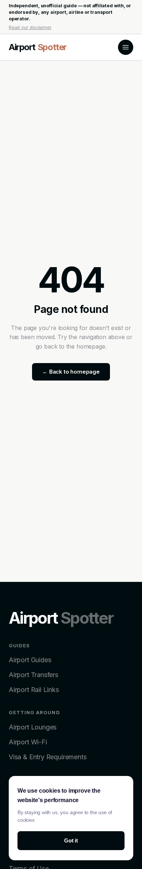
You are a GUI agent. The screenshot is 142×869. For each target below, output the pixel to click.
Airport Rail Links (34, 689)
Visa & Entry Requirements (48, 757)
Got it (71, 840)
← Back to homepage (71, 371)
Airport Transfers (33, 675)
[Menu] (125, 47)
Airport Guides (30, 660)
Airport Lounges (32, 727)
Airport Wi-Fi (28, 742)
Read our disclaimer (30, 27)
